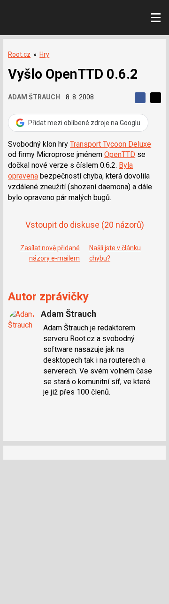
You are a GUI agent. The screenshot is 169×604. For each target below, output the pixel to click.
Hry (44, 54)
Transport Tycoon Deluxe (110, 144)
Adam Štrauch (34, 97)
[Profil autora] (22, 323)
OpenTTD (119, 154)
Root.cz (19, 54)
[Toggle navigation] (155, 17)
